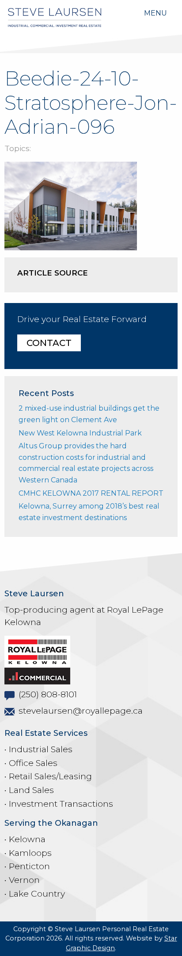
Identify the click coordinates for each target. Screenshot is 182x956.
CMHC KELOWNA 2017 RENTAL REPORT (91, 493)
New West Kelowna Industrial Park (80, 433)
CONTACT (49, 343)
